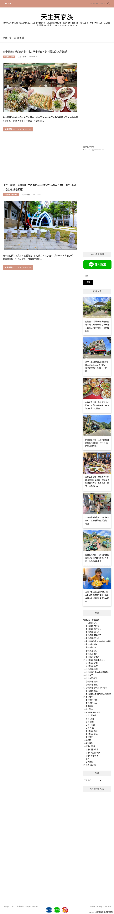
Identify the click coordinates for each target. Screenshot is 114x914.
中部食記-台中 (9, 57)
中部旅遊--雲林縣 (92, 638)
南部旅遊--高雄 (92, 691)
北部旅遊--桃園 (92, 669)
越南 (87, 759)
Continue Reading (22, 129)
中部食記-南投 (91, 644)
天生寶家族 (57, 17)
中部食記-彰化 (91, 651)
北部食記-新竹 (91, 678)
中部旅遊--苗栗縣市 (93, 635)
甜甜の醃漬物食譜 (93, 753)
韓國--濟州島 (91, 765)
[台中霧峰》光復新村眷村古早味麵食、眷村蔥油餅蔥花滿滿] (40, 87)
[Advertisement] (40, 161)
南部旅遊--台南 (92, 682)
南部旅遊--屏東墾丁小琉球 (96, 688)
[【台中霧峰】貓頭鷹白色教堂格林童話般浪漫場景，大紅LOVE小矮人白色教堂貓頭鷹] (40, 225)
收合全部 (95, 620)
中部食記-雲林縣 (92, 657)
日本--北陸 (90, 719)
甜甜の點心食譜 (92, 756)
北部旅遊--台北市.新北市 (95, 660)
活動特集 (89, 743)
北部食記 (89, 675)
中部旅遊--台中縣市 (11, 195)
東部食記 (89, 737)
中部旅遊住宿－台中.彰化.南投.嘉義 (100, 641)
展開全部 (86, 620)
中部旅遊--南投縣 (92, 626)
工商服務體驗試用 (93, 712)
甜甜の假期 (90, 746)
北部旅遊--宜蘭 (92, 663)
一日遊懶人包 (91, 623)
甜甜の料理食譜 (92, 750)
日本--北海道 (91, 715)
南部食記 (89, 697)
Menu (8, 4)
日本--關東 (90, 722)
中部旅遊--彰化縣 (92, 632)
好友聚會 (89, 709)
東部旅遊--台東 (92, 731)
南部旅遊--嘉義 (92, 685)
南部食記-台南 (91, 700)
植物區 (88, 740)
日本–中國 (90, 728)
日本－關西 (90, 725)
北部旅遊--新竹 (92, 666)
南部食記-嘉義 (91, 703)
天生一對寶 (22, 57)
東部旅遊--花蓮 (92, 734)
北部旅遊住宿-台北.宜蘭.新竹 (97, 672)
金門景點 (89, 762)
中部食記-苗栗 (91, 654)
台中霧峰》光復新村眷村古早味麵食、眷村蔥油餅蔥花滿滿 (35, 51)
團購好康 (89, 706)
